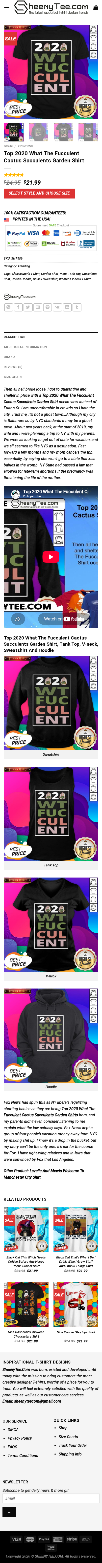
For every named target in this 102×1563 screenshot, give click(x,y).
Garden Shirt (49, 274)
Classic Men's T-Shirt (26, 274)
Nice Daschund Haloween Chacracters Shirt (26, 1334)
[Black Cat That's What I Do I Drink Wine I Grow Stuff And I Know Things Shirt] (75, 1229)
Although (74, 414)
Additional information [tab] (25, 347)
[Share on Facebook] (18, 307)
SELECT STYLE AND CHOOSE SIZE (39, 193)
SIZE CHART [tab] (13, 377)
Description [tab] (15, 337)
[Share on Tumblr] (77, 307)
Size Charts (68, 1436)
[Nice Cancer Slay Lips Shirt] (75, 1304)
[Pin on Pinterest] (47, 307)
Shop (63, 1428)
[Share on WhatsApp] (8, 307)
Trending (25, 146)
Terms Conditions (23, 1455)
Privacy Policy (20, 1438)
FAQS (12, 1447)
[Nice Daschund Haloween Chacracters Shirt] (26, 1304)
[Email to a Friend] (37, 307)
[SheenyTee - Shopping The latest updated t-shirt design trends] (51, 7)
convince (20, 1159)
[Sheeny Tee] (19, 296)
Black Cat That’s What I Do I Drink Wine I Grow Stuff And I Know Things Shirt (76, 1261)
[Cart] (95, 7)
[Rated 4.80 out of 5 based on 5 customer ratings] (51, 175)
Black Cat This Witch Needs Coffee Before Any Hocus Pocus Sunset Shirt (26, 1261)
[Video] (10, 109)
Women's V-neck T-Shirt (75, 279)
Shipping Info (70, 1454)
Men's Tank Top (70, 274)
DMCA (13, 1429)
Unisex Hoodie (21, 279)
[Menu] (7, 7)
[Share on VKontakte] (57, 307)
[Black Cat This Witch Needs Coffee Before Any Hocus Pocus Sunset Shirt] (26, 1229)
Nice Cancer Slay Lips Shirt (76, 1332)
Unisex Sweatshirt (45, 279)
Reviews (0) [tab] (13, 367)
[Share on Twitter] (28, 307)
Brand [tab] (9, 357)
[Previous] (11, 72)
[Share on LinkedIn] (67, 307)
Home (8, 146)
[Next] (90, 72)
